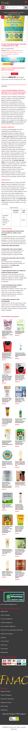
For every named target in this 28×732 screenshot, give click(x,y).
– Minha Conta (3, 645)
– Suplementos (4, 710)
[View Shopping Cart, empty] (25, 2)
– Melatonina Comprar (5, 702)
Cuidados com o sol (17, 52)
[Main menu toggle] (2, 7)
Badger (6, 55)
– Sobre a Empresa (5, 615)
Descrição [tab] (4, 86)
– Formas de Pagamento (6, 619)
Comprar (14, 74)
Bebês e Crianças (11, 50)
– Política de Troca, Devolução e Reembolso (11, 630)
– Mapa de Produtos (5, 691)
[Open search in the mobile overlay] (15, 7)
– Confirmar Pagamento (6, 622)
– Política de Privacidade (6, 633)
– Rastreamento (4, 652)
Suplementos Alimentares (12, 54)
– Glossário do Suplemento (7, 699)
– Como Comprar (4, 641)
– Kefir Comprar (4, 706)
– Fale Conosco (4, 648)
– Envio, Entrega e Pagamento (7, 626)
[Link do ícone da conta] (26, 7)
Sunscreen (3, 54)
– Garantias (3, 637)
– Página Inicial (4, 611)
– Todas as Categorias (5, 695)
